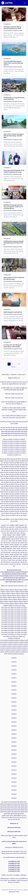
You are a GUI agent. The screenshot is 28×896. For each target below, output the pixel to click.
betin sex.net (11, 435)
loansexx (14, 658)
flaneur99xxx (5, 374)
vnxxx (22, 815)
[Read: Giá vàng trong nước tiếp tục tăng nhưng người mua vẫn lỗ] (14, 14)
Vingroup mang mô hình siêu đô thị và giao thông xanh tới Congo (14, 171)
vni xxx (12, 519)
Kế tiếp (14, 367)
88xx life (12, 817)
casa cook (18, 421)
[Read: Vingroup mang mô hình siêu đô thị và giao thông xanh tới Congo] (14, 158)
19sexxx (2, 589)
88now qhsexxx (19, 835)
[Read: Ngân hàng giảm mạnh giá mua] (14, 299)
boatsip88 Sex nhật (14, 861)
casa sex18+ (22, 417)
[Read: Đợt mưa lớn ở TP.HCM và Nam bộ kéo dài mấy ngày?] (14, 265)
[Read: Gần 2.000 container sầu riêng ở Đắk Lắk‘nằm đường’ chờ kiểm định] (14, 121)
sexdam (12, 525)
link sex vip (13, 533)
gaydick (22, 525)
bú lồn (16, 529)
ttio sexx (3, 427)
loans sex (8, 403)
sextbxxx (10, 638)
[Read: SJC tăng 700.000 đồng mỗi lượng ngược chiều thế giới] (14, 332)
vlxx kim (25, 435)
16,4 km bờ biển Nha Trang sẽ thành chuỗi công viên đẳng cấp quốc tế (13, 62)
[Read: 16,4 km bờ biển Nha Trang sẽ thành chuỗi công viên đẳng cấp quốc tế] (14, 49)
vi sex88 (3, 388)
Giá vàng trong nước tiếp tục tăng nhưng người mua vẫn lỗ (12, 27)
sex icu (21, 382)
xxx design (16, 875)
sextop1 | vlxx (18, 554)
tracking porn (8, 847)
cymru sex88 (5, 415)
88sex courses (14, 409)
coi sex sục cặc (15, 542)
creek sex (10, 585)
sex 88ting (7, 389)
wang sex (20, 409)
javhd (6, 529)
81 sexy (10, 882)
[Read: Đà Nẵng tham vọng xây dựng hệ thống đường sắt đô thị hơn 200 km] (14, 228)
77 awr (21, 851)
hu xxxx (25, 382)
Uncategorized (7, 24)
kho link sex (21, 531)
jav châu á (7, 531)
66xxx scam (21, 374)
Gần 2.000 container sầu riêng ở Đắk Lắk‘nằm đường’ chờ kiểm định (13, 135)
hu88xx (4, 875)
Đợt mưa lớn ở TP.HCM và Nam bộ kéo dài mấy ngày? (14, 278)
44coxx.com (9, 853)
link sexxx (4, 851)
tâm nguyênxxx (5, 802)
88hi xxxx (11, 835)
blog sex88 (11, 429)
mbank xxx (19, 407)
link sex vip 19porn (5, 459)
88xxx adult (13, 407)
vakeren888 (16, 815)
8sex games (13, 802)
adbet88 (15, 847)
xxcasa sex (3, 421)
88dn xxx (6, 409)
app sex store (17, 585)
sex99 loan (3, 382)
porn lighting (11, 880)
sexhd (2, 529)
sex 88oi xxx (5, 407)
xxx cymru (9, 417)
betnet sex (16, 382)
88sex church (5, 835)
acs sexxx (20, 847)
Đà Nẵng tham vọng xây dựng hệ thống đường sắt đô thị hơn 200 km (13, 242)
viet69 (17, 525)
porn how (24, 585)
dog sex (4, 384)
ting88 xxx (24, 388)
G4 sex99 (16, 882)
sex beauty (16, 851)
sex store (9, 875)
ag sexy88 (10, 401)
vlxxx (13, 535)
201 (19, 364)
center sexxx (9, 815)
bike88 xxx (24, 401)
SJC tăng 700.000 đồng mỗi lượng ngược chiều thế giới (12, 345)
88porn (8, 519)
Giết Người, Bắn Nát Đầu (17, 389)
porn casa (15, 417)
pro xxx (13, 388)
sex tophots (22, 384)
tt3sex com (12, 605)
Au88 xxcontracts (22, 880)
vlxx (8, 525)
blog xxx (17, 519)
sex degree (10, 384)
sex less (11, 529)
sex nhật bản (10, 537)
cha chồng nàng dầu (21, 527)
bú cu (21, 529)
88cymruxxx (20, 415)
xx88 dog (23, 875)
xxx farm (15, 521)
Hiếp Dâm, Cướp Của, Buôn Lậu (14, 394)
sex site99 (22, 878)
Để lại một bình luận (8, 30)
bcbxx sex (4, 401)
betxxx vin (6, 439)
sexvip (4, 535)
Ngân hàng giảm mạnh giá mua (13, 312)
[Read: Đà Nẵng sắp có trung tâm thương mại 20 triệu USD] (14, 85)
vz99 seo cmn (14, 878)
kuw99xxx (14, 374)
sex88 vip (18, 388)
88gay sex (11, 378)
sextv (18, 533)
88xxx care (4, 585)
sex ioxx (7, 817)
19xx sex (14, 403)
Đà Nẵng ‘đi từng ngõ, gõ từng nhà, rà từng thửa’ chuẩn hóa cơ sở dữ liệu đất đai (13, 206)
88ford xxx (16, 384)
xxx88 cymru (13, 415)
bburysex (3, 519)
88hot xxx (17, 378)
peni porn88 (16, 401)
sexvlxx (23, 533)
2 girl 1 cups (11, 540)
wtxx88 (15, 638)
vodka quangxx (4, 878)
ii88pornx (19, 403)
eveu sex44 (23, 853)
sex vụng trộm (10, 527)
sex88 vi (8, 388)
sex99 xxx (9, 382)
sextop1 (3, 525)
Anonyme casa (11, 421)
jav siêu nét (14, 531)
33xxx (5, 880)
